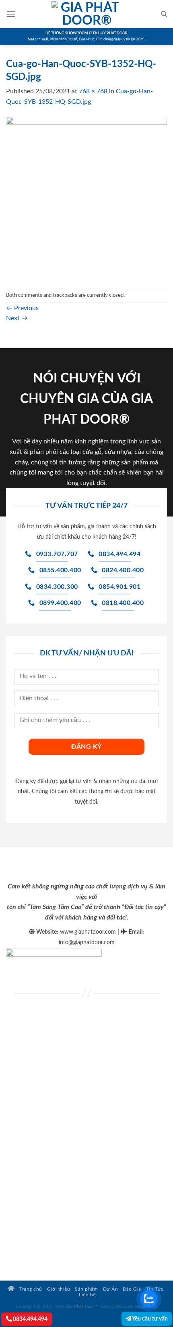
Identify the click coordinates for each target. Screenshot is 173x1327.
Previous (22, 308)
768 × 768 (93, 91)
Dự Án (110, 1289)
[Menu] (11, 14)
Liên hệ (87, 1295)
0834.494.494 (29, 1319)
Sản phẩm (86, 1289)
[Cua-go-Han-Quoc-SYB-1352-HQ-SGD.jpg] (86, 197)
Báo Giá (132, 1289)
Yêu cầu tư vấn (149, 1319)
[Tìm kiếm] (164, 14)
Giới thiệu (58, 1289)
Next (17, 318)
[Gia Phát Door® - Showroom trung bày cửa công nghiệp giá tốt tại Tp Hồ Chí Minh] (86, 14)
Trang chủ (30, 1289)
